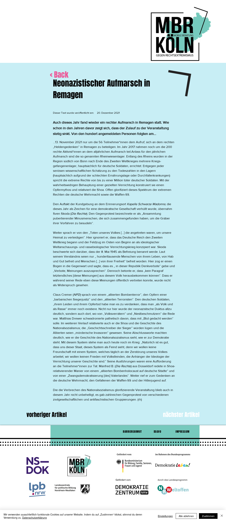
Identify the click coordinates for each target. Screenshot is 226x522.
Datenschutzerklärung (34, 517)
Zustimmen (208, 516)
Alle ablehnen (186, 516)
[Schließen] (222, 516)
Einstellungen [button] (165, 516)
